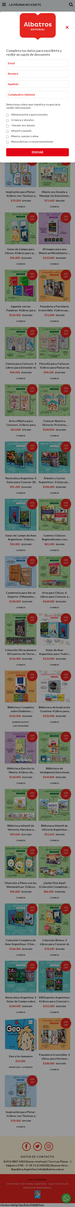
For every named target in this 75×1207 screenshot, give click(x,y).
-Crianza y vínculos (22, 119)
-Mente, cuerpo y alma (24, 136)
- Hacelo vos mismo (22, 125)
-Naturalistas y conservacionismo (31, 141)
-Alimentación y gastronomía (29, 114)
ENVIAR (37, 152)
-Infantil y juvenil (20, 130)
